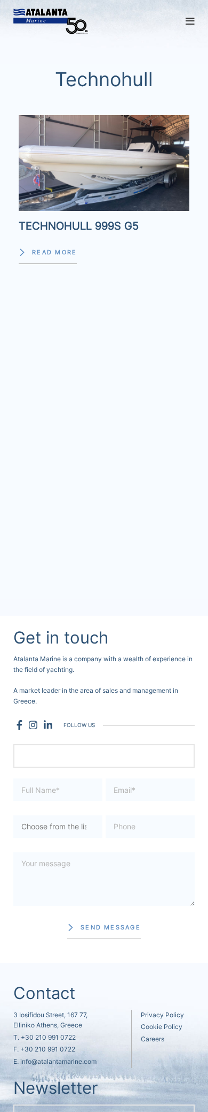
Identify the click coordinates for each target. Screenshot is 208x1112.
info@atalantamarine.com (58, 1061)
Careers (152, 1039)
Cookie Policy (161, 1027)
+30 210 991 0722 (48, 1037)
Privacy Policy (162, 1015)
